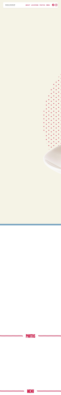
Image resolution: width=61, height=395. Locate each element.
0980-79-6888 (29, 317)
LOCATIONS (34, 5)
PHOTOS (42, 5)
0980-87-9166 (49, 280)
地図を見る (10, 291)
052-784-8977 (9, 318)
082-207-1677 (29, 280)
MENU (48, 5)
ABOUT (28, 5)
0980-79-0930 (9, 279)
